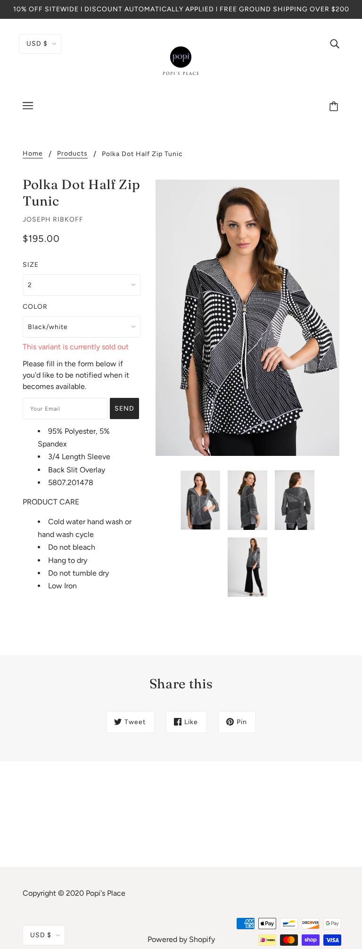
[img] (334, 43)
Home (33, 153)
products (72, 153)
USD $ (37, 44)
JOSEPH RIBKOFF (53, 219)
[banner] (181, 60)
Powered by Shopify (181, 939)
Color (35, 307)
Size (31, 265)
